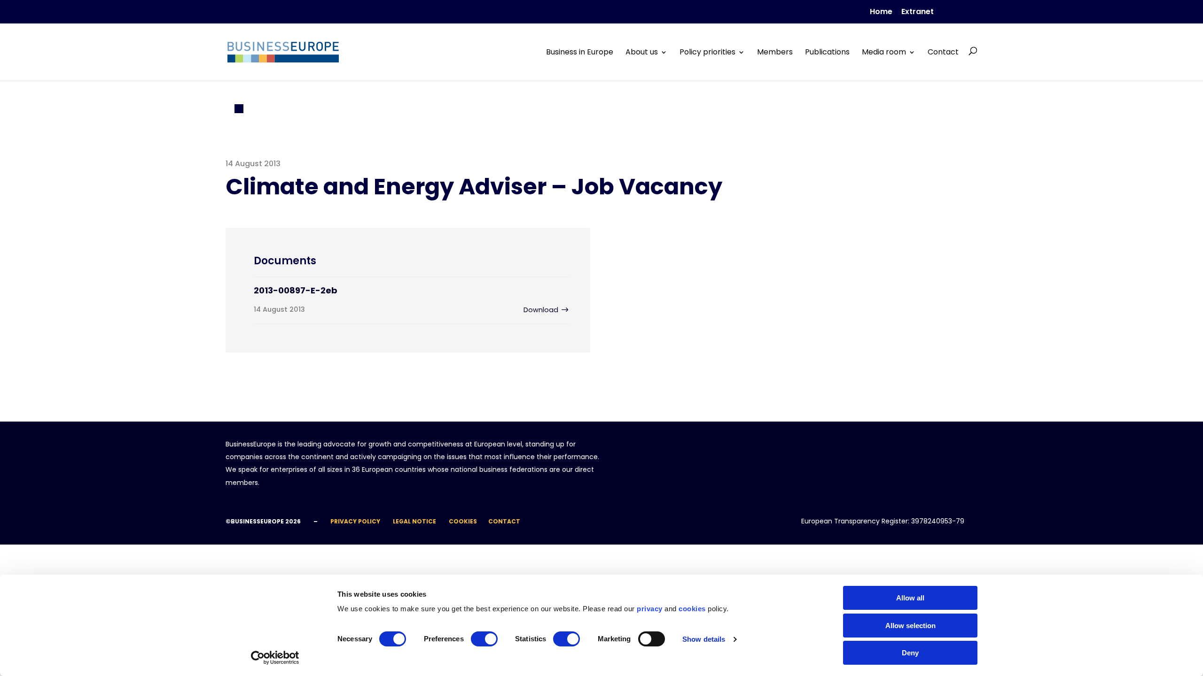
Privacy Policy (355, 521)
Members (775, 52)
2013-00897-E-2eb (295, 290)
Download (540, 310)
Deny (910, 653)
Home (881, 12)
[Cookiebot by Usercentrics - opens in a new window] (275, 658)
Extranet (917, 12)
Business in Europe (579, 52)
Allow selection (910, 626)
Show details (703, 639)
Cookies (463, 521)
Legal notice (414, 521)
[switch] (484, 638)
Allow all (910, 598)
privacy (650, 609)
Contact (943, 52)
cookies (692, 609)
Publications (827, 52)
